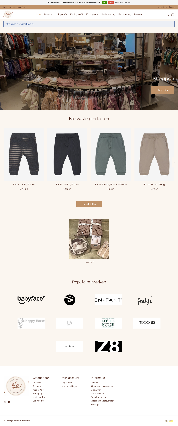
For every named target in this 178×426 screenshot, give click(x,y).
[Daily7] (69, 300)
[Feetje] (146, 300)
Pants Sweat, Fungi (154, 184)
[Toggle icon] (167, 14)
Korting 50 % (76, 14)
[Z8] (108, 346)
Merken (138, 14)
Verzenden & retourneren (102, 401)
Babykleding (124, 14)
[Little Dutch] (108, 323)
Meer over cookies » (123, 2)
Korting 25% (92, 14)
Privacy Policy (97, 393)
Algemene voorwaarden (102, 386)
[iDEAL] (171, 421)
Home (38, 14)
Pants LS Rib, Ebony (67, 184)
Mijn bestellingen (69, 386)
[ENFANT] (108, 300)
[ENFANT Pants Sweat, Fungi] (154, 154)
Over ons (95, 382)
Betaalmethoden (98, 397)
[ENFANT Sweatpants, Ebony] (24, 154)
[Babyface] (31, 300)
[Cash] (166, 421)
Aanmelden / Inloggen (166, 7)
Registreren (67, 382)
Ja (104, 2)
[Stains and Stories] (69, 346)
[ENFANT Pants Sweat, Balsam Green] (111, 154)
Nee (111, 2)
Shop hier (162, 90)
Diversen (89, 261)
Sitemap (95, 404)
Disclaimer (96, 390)
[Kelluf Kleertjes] (8, 14)
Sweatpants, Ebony (23, 184)
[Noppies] (146, 323)
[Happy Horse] (31, 323)
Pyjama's (62, 14)
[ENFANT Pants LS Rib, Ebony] (67, 154)
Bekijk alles (89, 203)
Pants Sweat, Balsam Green (111, 184)
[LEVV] (69, 323)
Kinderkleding (108, 14)
